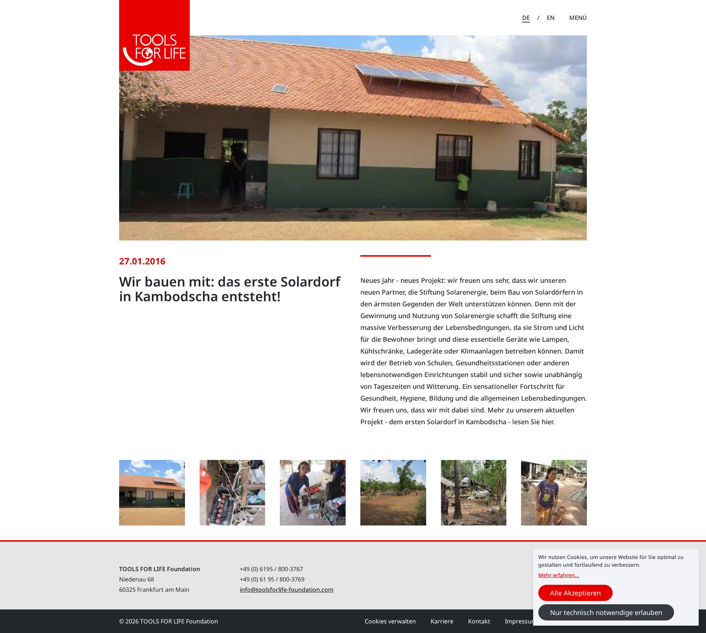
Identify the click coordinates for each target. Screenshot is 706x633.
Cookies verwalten (390, 621)
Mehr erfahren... (558, 575)
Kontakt (479, 621)
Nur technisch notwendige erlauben (606, 612)
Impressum (521, 621)
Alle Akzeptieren (575, 592)
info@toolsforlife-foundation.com (287, 589)
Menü (578, 18)
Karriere (442, 621)
